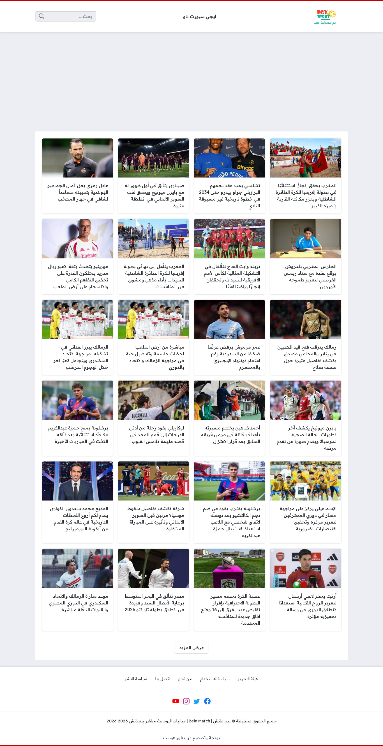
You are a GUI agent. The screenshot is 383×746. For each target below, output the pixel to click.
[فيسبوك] (207, 701)
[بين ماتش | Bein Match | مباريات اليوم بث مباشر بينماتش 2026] (324, 16)
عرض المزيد (191, 647)
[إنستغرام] (186, 701)
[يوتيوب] (175, 701)
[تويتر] (196, 701)
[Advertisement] (191, 78)
